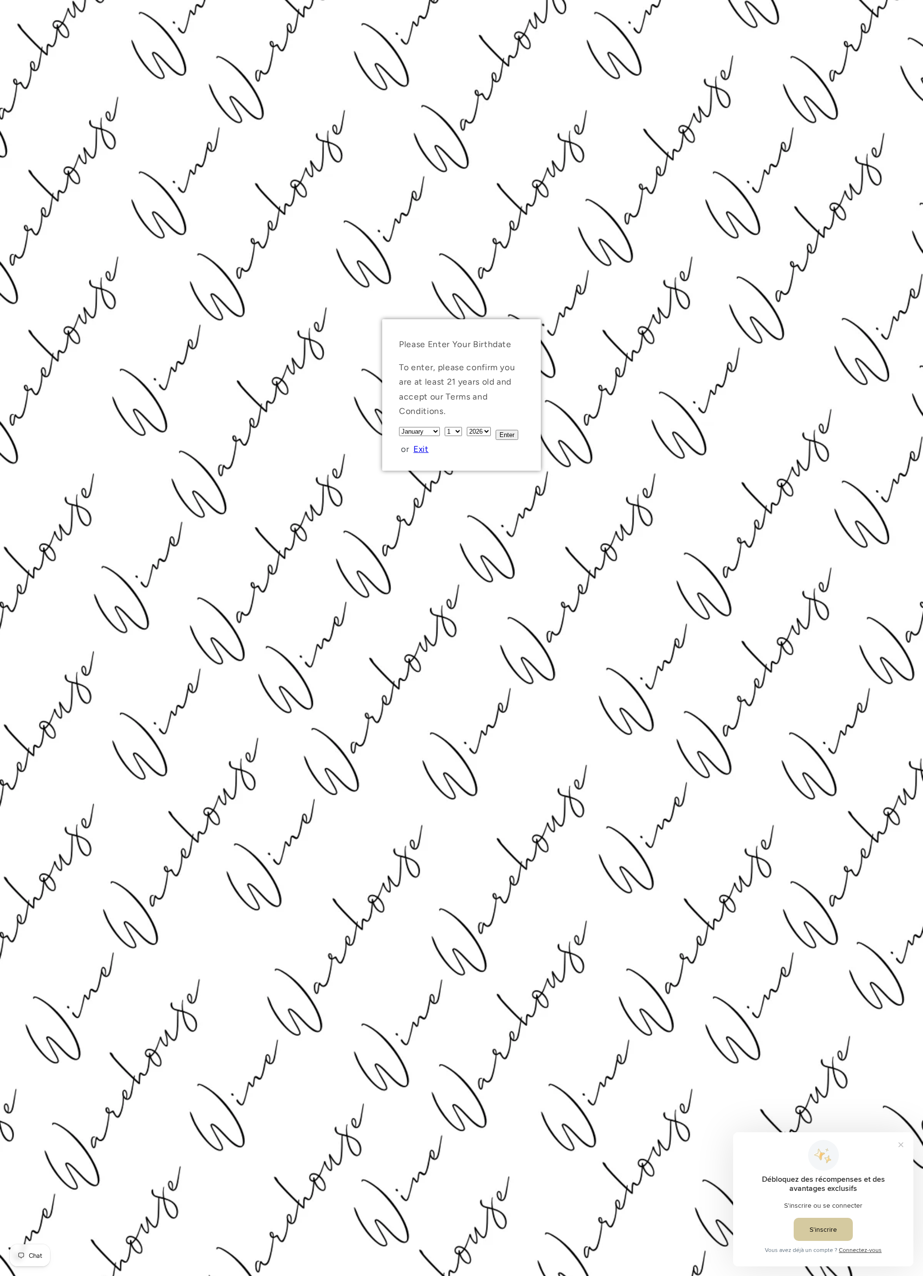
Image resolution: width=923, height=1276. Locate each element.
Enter (506, 434)
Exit (421, 449)
